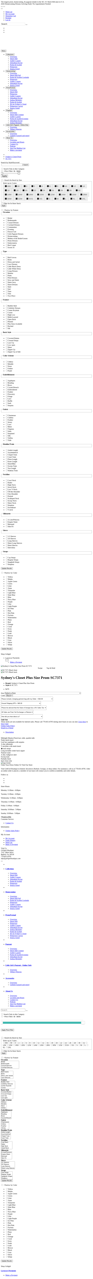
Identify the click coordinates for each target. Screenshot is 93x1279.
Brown (10, 636)
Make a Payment (16, 662)
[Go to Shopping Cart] (2, 6)
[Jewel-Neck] (6, 1148)
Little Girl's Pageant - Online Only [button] (18, 965)
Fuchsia (10, 615)
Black (10, 638)
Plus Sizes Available (15, 324)
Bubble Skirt (12, 306)
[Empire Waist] (6, 1154)
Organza (11, 429)
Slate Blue (11, 595)
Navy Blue (12, 599)
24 (44, 190)
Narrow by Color (11, 573)
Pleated (10, 322)
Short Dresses (13, 285)
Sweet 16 (11, 247)
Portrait (10, 496)
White (10, 645)
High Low (11, 315)
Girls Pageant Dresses (15, 234)
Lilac (9, 604)
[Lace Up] (7, 1096)
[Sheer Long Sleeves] (8, 1168)
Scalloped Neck (13, 498)
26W (74, 194)
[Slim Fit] (6, 1158)
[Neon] (4, 1106)
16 (8, 190)
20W (42, 194)
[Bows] (6, 1116)
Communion (12, 227)
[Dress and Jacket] (7, 1076)
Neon (10, 366)
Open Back (12, 319)
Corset (10, 313)
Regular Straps (13, 560)
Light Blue (12, 593)
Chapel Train (12, 455)
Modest (10, 273)
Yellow (10, 577)
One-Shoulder (13, 494)
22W (52, 194)
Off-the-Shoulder (14, 492)
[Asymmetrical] (6, 1134)
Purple (10, 602)
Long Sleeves (12, 541)
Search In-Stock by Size (13, 180)
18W (31, 194)
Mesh (10, 427)
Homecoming (12, 236)
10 (66, 186)
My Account (9, 14)
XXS (31, 199)
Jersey (10, 422)
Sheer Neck (12, 503)
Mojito (10, 579)
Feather (10, 392)
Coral (10, 627)
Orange (10, 624)
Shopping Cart (10, 16)
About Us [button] (9, 991)
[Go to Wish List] (4, 6)
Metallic (10, 364)
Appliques (11, 381)
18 (17, 190)
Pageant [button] (8, 944)
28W (85, 194)
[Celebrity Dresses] (8, 1084)
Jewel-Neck (12, 487)
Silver (10, 642)
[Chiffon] (5, 1124)
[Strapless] (6, 1178)
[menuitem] (48, 12)
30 (70, 190)
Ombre (10, 368)
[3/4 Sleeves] (8, 1164)
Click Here (82, 722)
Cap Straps (12, 558)
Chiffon (10, 418)
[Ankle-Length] (6, 1132)
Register (8, 18)
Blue (9, 597)
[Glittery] (4, 1102)
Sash (9, 403)
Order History (10, 840)
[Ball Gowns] (7, 1072)
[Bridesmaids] (10, 1064)
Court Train (12, 457)
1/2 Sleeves (12, 536)
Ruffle (10, 401)
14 (83, 186)
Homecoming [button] (10, 892)
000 (9, 186)
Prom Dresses (13, 241)
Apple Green (12, 581)
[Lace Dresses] (7, 1078)
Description (9, 732)
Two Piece (11, 296)
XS (40, 199)
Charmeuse (12, 415)
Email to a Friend (7, 728)
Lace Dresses (12, 264)
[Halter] (6, 1144)
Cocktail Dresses (14, 225)
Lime (10, 586)
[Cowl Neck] (6, 1142)
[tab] (48, 660)
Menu (3, 51)
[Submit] (26, 24)
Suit (9, 289)
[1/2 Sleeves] (8, 1162)
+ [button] (6, 660)
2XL (84, 199)
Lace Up (11, 343)
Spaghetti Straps (13, 562)
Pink (9, 611)
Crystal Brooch (13, 387)
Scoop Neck (12, 501)
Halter (10, 483)
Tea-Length (12, 468)
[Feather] (5, 1126)
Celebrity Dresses (14, 308)
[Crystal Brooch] (6, 1118)
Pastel (10, 371)
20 (26, 190)
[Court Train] (6, 1138)
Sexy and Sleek (13, 280)
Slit (9, 328)
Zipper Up (11, 350)
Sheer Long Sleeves (15, 543)
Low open (11, 345)
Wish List (8, 12)
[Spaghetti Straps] (6, 1176)
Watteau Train (13, 471)
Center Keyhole (13, 310)
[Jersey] (5, 1128)
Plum (10, 620)
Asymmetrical (13, 452)
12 (75, 186)
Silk (9, 436)
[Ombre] (4, 1108)
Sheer (10, 347)
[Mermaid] (6, 1156)
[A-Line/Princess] (6, 1152)
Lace (9, 399)
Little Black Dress (14, 266)
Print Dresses (12, 278)
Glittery (10, 362)
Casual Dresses (13, 223)
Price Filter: (9, 171)
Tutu (9, 294)
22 (35, 190)
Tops (9, 291)
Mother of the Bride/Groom (17, 238)
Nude (10, 631)
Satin (9, 431)
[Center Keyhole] (8, 1086)
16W (20, 194)
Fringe (10, 396)
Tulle (9, 440)
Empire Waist (12, 522)
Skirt (9, 287)
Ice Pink (11, 608)
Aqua (10, 588)
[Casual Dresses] (10, 1066)
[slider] (83, 1022)
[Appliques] (6, 1112)
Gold (9, 633)
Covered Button (13, 338)
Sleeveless (11, 548)
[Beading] (6, 1114)
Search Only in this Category (14, 169)
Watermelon (12, 618)
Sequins (10, 405)
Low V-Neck (12, 489)
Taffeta (10, 438)
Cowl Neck (12, 480)
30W (9, 199)
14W (9, 194)
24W (63, 194)
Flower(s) (11, 394)
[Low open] (7, 1098)
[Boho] (7, 1074)
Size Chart (4, 724)
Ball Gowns (12, 257)
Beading (11, 383)
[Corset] (8, 1088)
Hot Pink (11, 613)
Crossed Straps (13, 340)
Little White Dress (14, 269)
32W (20, 199)
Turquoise (11, 590)
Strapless (11, 505)
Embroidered (12, 390)
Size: (2, 693)
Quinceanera (12, 243)
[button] (10, 54)
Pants (10, 276)
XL (74, 199)
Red (9, 622)
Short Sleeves (12, 545)
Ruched (10, 326)
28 (61, 190)
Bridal (10, 218)
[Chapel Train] (6, 1136)
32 (79, 190)
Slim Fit (10, 526)
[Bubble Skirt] (8, 1082)
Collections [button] (9, 869)
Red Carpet (12, 245)
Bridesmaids (12, 220)
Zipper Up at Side (14, 352)
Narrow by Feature (11, 210)
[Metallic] (4, 1104)
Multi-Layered (13, 317)
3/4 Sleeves (12, 539)
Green (10, 584)
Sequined (11, 433)
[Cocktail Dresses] (10, 1068)
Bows (10, 385)
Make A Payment (11, 844)
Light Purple (12, 606)
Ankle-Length (13, 450)
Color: (3, 696)
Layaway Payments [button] (12, 658)
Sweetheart (12, 507)
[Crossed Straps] (7, 1094)
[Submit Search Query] (27, 1010)
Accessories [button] (9, 978)
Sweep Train (12, 466)
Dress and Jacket (14, 262)
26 (53, 190)
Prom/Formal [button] (10, 915)
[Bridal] (10, 1062)
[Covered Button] (7, 1092)
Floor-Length (12, 459)
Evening (11, 229)
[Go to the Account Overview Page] (2, 8)
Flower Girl (12, 232)
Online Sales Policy (8, 726)
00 (18, 186)
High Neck (12, 485)
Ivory (10, 629)
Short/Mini (11, 464)
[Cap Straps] (6, 1172)
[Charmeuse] (5, 1122)
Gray (9, 640)
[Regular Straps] (6, 1174)
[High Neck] (6, 1146)
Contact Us (9, 823)
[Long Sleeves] (8, 1166)
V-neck (10, 510)
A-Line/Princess (13, 520)
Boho (10, 260)
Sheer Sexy (12, 282)
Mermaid (11, 524)
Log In (7, 20)
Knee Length (12, 461)
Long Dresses (13, 271)
